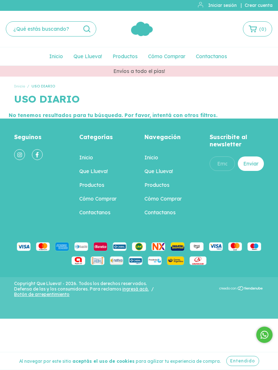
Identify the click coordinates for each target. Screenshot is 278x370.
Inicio (56, 56)
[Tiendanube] (241, 289)
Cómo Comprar (166, 56)
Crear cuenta (259, 5)
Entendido (242, 360)
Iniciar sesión (222, 5)
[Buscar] (87, 28)
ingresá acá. (135, 289)
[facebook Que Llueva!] (37, 154)
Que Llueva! (87, 56)
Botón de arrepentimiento (42, 294)
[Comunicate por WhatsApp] (264, 335)
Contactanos (211, 56)
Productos (125, 56)
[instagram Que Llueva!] (19, 154)
